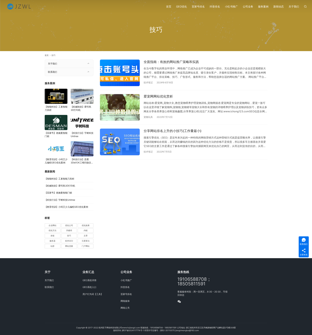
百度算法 (86, 241)
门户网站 (86, 246)
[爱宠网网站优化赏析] (120, 107)
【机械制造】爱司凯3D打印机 (81, 108)
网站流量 (69, 246)
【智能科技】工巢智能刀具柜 (56, 108)
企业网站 (52, 225)
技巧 (69, 235)
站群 (52, 246)
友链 (52, 235)
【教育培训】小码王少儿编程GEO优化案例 (56, 161)
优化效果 (86, 225)
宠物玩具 (148, 117)
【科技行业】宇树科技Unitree (82, 135)
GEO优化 (181, 6)
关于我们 (294, 6)
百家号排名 (198, 6)
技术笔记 (148, 82)
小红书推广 (231, 6)
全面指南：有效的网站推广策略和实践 (171, 62)
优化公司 (69, 225)
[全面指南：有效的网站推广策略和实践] (120, 73)
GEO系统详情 (89, 280)
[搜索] (305, 6)
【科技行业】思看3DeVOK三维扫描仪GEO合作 (81, 161)
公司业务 (248, 6)
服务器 (52, 241)
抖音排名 (215, 6)
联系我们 (52, 71)
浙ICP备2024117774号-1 (133, 330)
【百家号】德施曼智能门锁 (56, 135)
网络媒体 (125, 301)
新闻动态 (278, 6)
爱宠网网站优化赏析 (158, 96)
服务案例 (263, 6)
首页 (168, 6)
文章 (86, 235)
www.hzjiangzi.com (131, 327)
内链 (86, 230)
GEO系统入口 (89, 287)
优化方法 (52, 230)
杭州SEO (69, 241)
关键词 (69, 230)
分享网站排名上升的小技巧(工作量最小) (173, 131)
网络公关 (125, 307)
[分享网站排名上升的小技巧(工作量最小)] (120, 142)
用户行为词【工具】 (93, 294)
